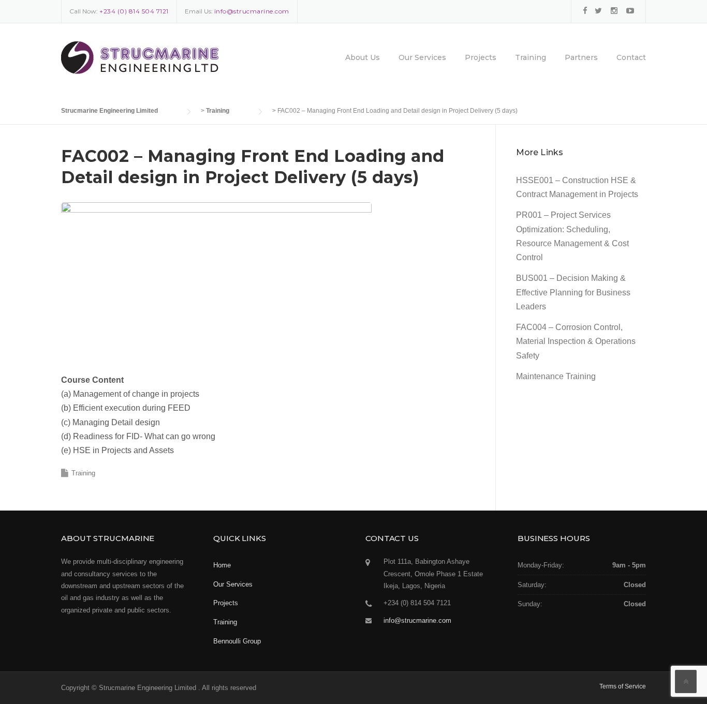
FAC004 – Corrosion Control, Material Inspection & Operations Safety (576, 341)
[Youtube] (630, 11)
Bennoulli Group (237, 641)
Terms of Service (622, 686)
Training (530, 57)
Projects (480, 57)
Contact (631, 57)
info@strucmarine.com (417, 620)
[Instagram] (614, 11)
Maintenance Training (556, 376)
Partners (581, 57)
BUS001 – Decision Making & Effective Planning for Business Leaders (573, 292)
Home (222, 565)
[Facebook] (585, 11)
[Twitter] (598, 11)
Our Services (422, 57)
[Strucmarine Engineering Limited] (139, 65)
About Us (362, 57)
